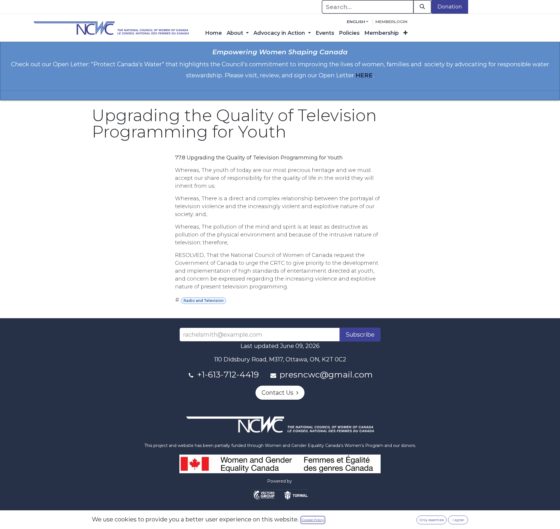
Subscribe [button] (360, 334)
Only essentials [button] (431, 520)
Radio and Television (203, 300)
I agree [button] (458, 520)
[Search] (422, 7)
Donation (450, 7)
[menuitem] (213, 33)
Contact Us (279, 392)
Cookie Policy (313, 520)
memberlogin (391, 21)
